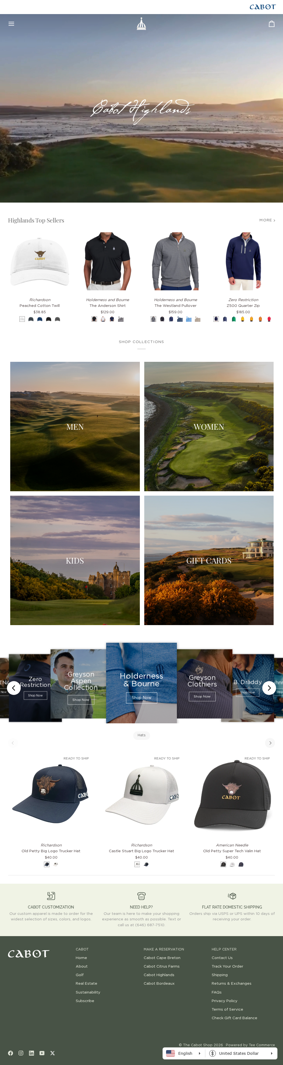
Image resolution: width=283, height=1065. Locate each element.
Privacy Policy (224, 1001)
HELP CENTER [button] (224, 949)
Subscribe (85, 1001)
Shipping (220, 975)
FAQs (217, 992)
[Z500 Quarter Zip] (243, 261)
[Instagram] (21, 1053)
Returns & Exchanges (231, 984)
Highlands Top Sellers (36, 220)
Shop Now (35, 695)
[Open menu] (16, 23)
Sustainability (88, 992)
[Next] (270, 743)
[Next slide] (269, 688)
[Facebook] (10, 1053)
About (82, 966)
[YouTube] (42, 1053)
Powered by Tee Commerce (250, 1045)
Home (81, 958)
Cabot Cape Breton (162, 958)
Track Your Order (227, 966)
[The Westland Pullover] (175, 261)
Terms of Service (227, 1009)
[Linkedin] (31, 1053)
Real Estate (86, 984)
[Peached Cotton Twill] (40, 261)
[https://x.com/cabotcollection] (52, 1053)
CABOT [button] (82, 949)
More (266, 220)
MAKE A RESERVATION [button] (164, 949)
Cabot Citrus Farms (162, 966)
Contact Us (222, 958)
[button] (40, 948)
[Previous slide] (14, 688)
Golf (79, 975)
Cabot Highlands (159, 975)
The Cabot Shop (198, 1045)
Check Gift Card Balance (234, 1018)
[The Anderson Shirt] (107, 261)
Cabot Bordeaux (159, 984)
